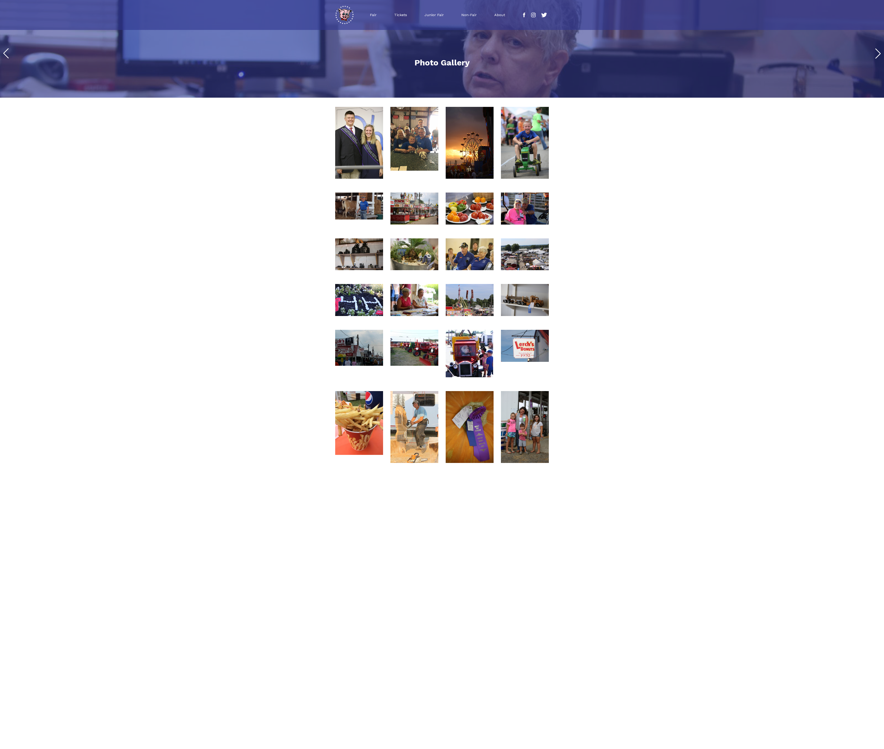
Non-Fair (469, 15)
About (499, 15)
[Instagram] (533, 15)
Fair (373, 15)
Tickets (400, 15)
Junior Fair (434, 15)
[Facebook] (524, 15)
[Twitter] (544, 15)
